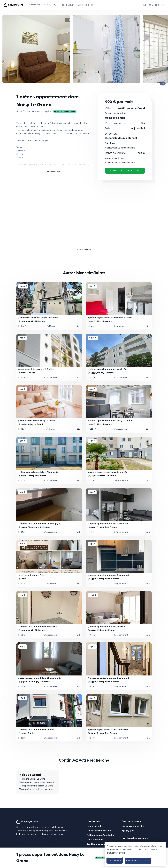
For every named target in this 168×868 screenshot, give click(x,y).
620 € (22, 544)
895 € (92, 492)
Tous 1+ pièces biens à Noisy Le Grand (36, 782)
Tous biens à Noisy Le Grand (32, 779)
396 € (22, 441)
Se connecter (158, 5)
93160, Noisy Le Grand (131, 108)
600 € (92, 286)
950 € (22, 492)
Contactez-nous (85, 5)
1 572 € (92, 338)
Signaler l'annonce (84, 249)
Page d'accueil (67, 5)
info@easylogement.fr (133, 826)
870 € (22, 646)
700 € (22, 595)
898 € (92, 646)
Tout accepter (114, 860)
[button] (22, 298)
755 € (22, 338)
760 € (22, 698)
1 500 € (23, 286)
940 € (92, 544)
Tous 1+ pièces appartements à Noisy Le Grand (37, 789)
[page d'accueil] (27, 821)
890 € (92, 698)
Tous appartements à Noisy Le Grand (36, 786)
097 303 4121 (128, 831)
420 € (22, 389)
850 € (92, 389)
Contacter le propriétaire (125, 170)
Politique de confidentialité (100, 835)
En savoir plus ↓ (54, 171)
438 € (92, 441)
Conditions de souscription (100, 844)
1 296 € (93, 595)
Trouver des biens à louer (99, 831)
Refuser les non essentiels (138, 860)
